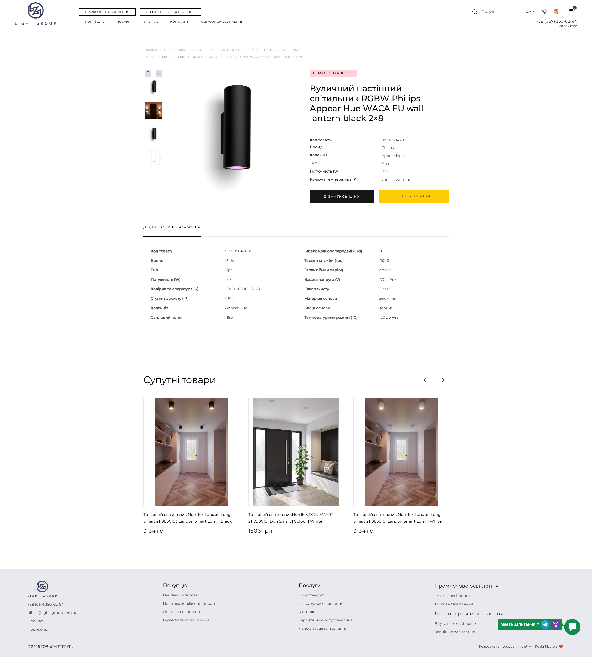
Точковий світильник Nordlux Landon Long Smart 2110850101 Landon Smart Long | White (397, 518)
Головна (150, 50)
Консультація (414, 196)
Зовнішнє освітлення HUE (278, 50)
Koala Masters (546, 646)
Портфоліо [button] (95, 21)
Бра (385, 164)
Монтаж (306, 612)
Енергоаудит (311, 595)
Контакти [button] (179, 21)
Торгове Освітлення (454, 604)
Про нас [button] (151, 21)
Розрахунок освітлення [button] (222, 21)
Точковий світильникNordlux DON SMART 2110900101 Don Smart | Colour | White (290, 518)
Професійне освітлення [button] (107, 12)
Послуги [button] (124, 21)
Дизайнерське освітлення (186, 50)
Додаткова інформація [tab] (172, 227)
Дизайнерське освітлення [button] (170, 12)
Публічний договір (181, 595)
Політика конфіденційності (189, 603)
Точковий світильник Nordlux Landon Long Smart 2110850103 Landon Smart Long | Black (187, 518)
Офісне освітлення (453, 596)
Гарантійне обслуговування (326, 620)
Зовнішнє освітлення (455, 632)
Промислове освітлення (467, 586)
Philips (388, 148)
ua (528, 11)
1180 (229, 317)
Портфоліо (38, 629)
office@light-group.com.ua (52, 613)
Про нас (35, 621)
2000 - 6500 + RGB (399, 180)
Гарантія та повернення (186, 620)
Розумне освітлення (232, 50)
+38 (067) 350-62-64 (556, 21)
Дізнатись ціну (342, 196)
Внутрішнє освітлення (456, 623)
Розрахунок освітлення (321, 603)
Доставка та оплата (181, 612)
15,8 (385, 172)
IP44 (229, 298)
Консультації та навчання (323, 628)
